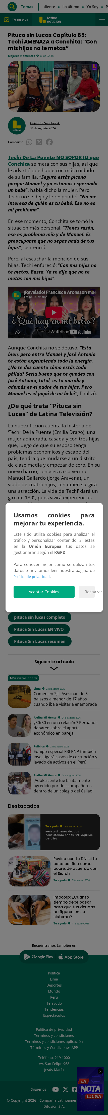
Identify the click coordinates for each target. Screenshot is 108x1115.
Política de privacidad (32, 576)
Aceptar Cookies (44, 592)
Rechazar (89, 592)
